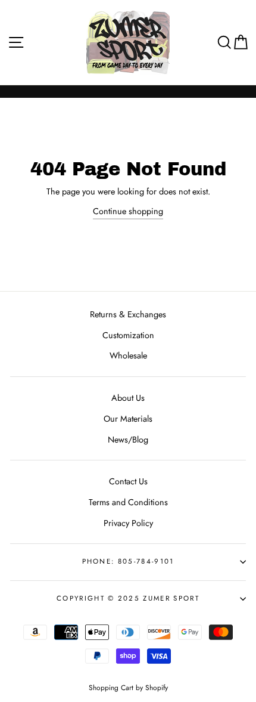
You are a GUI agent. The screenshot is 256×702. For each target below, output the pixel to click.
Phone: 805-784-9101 (128, 561)
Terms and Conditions (128, 502)
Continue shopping (128, 211)
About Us (128, 398)
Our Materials (128, 419)
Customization (128, 335)
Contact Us (128, 481)
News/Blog (128, 440)
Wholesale (128, 355)
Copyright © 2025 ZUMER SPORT (128, 598)
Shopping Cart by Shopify (128, 687)
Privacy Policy (128, 523)
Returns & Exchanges (128, 314)
